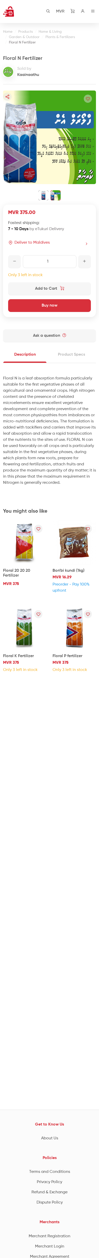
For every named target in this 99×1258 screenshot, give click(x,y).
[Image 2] (56, 195)
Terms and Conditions (49, 1172)
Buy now (49, 306)
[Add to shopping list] (88, 99)
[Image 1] (43, 195)
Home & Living (50, 31)
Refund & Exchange (49, 1192)
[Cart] (73, 11)
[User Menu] (83, 11)
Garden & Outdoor (24, 37)
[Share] (7, 97)
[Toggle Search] (48, 11)
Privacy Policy (49, 1182)
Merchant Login (49, 1246)
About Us (49, 1138)
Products (25, 31)
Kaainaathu (28, 75)
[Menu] (93, 11)
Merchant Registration (49, 1236)
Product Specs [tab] (71, 355)
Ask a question (47, 336)
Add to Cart (46, 289)
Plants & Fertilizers (60, 37)
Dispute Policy (50, 1202)
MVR (60, 11)
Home (7, 31)
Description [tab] (25, 355)
